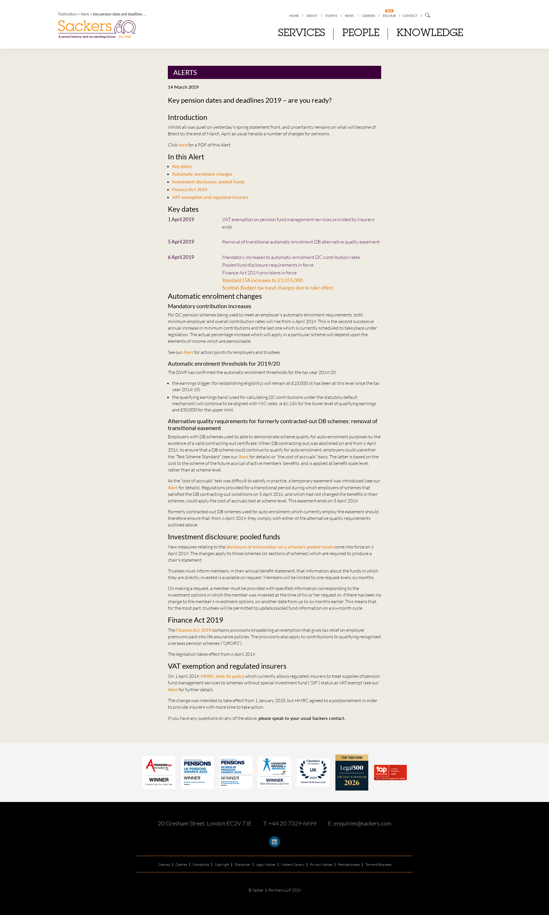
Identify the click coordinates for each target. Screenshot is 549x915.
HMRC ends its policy (222, 676)
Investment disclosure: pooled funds (208, 181)
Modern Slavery (292, 864)
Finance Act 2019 (189, 189)
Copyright (222, 864)
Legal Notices (265, 864)
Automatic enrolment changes (202, 174)
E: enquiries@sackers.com (359, 823)
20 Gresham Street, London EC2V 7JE (205, 823)
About (312, 15)
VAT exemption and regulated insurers (210, 197)
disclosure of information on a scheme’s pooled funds (279, 546)
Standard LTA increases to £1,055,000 (262, 280)
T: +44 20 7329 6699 (290, 823)
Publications (67, 14)
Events (331, 15)
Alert (188, 352)
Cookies (181, 864)
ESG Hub (389, 15)
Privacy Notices (321, 864)
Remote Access (349, 864)
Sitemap (164, 864)
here (182, 144)
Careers (368, 15)
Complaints (201, 864)
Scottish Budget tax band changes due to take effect (279, 288)
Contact (410, 15)
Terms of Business (378, 864)
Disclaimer (242, 864)
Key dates (182, 166)
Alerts (85, 14)
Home (294, 15)
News (349, 15)
